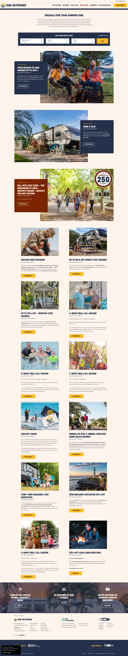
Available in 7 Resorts (75, 497)
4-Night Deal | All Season (82, 313)
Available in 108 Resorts (28, 318)
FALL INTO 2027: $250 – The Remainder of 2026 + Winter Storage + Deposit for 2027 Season (31, 190)
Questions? (17, 627)
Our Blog (43, 623)
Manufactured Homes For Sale (69, 625)
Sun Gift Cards (29, 434)
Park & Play (89, 127)
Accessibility (44, 627)
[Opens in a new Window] (35, 645)
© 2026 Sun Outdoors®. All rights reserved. (24, 653)
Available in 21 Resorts (27, 499)
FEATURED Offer (21, 64)
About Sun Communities (67, 623)
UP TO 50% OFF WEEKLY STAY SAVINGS (88, 260)
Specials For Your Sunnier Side (64, 15)
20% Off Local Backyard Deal (85, 553)
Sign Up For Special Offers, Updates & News (20, 597)
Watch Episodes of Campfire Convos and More (107, 597)
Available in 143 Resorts (28, 262)
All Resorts (50, 42)
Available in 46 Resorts (76, 439)
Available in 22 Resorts (24, 195)
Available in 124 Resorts (28, 436)
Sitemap (84, 653)
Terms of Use (91, 653)
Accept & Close (7, 652)
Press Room (43, 625)
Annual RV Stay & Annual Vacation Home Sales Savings (87, 435)
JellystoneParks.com (46, 630)
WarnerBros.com (34, 630)
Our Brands (66, 5)
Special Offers (84, 5)
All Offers (75, 42)
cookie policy (12, 650)
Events (31, 627)
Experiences (93, 5)
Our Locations (57, 5)
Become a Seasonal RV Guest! (24, 199)
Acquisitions (102, 627)
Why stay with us (34, 623)
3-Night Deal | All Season (34, 553)
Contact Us (32, 628)
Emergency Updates (100, 653)
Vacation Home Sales (105, 5)
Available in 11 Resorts (75, 315)
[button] (23, 86)
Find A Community (83, 623)
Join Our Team (33, 625)
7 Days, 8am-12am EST (19, 631)
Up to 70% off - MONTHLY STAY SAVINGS (37, 314)
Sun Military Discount (33, 260)
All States (24, 42)
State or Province (26, 40)
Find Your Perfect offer (64, 35)
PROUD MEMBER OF (96, 645)
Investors (101, 625)
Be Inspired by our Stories (64, 596)
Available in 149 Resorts (24, 72)
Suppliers (101, 628)
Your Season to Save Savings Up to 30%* (28, 69)
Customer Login (121, 1)
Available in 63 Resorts (90, 129)
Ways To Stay (74, 5)
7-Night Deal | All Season (82, 374)
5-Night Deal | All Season (34, 374)
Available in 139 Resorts (76, 262)
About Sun (101, 623)
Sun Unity (109, 623)
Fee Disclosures (44, 628)
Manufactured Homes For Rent (69, 627)
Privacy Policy (111, 653)
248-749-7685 (17, 629)
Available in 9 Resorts (27, 555)
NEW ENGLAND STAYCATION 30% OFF (87, 495)
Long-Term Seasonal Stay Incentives (35, 496)
